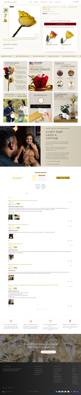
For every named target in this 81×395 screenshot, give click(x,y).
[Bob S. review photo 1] (11, 301)
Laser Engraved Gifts (38, 370)
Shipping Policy (75, 381)
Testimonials (74, 374)
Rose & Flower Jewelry (58, 380)
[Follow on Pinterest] (11, 387)
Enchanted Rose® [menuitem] (44, 1)
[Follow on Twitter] (6, 387)
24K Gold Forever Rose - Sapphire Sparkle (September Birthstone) (24, 200)
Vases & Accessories (57, 378)
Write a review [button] (63, 177)
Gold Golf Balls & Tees (57, 381)
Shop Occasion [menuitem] (57, 1)
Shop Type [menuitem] (51, 1)
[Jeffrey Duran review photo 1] (11, 217)
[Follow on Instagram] (8, 387)
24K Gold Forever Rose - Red (16, 243)
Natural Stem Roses (57, 374)
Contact (73, 370)
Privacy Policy (74, 380)
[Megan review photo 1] (11, 277)
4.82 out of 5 (20, 177)
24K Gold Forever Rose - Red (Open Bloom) (19, 224)
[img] (11, 202)
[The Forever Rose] (10, 2)
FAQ (73, 372)
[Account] (73, 1)
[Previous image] (36, 35)
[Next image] (38, 35)
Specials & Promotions (38, 368)
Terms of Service (75, 378)
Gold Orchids (56, 372)
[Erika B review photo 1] (11, 257)
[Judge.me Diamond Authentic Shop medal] (38, 186)
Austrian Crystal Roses (58, 376)
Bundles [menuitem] (30, 1)
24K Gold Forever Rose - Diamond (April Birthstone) (21, 264)
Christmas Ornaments (57, 370)
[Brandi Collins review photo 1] (11, 236)
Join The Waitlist (60, 24)
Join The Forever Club (48, 352)
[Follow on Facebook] (3, 387)
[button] (34, 175)
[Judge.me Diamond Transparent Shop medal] (43, 186)
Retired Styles (36, 374)
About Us (74, 368)
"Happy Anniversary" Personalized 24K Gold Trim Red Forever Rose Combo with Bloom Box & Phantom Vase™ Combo (34, 284)
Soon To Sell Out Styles (38, 372)
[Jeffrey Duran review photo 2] (17, 217)
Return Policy (74, 376)
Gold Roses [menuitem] (36, 1)
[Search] (75, 1)
